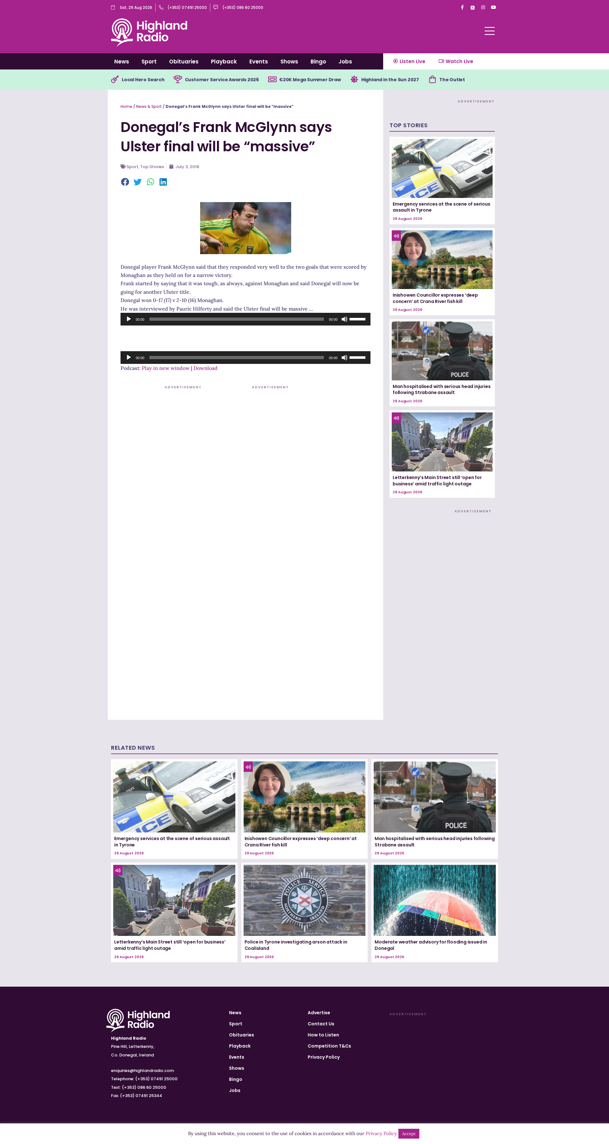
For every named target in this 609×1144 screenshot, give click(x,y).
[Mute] (344, 319)
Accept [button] (409, 1133)
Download (205, 368)
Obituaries (184, 61)
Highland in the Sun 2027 (390, 79)
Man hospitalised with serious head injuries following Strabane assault (441, 389)
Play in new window (166, 368)
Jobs (345, 61)
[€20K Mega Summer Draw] (272, 79)
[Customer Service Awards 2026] (178, 79)
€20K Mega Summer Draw (310, 79)
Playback (224, 61)
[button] (125, 182)
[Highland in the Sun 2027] (354, 79)
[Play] (129, 319)
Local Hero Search (143, 79)
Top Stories (152, 167)
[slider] (358, 318)
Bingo (318, 61)
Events (258, 61)
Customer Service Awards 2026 (222, 79)
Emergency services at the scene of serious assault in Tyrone (441, 207)
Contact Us (321, 1024)
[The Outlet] (432, 79)
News (121, 61)
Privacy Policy (324, 1057)
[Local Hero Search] (115, 79)
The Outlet (452, 79)
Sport (149, 61)
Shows (289, 61)
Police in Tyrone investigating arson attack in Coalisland (296, 945)
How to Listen (323, 1035)
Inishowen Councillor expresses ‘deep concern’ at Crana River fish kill (435, 298)
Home (126, 106)
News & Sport (149, 106)
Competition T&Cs (329, 1046)
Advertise (319, 1012)
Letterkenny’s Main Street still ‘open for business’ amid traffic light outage (437, 480)
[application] (245, 319)
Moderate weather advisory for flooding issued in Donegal (431, 945)
